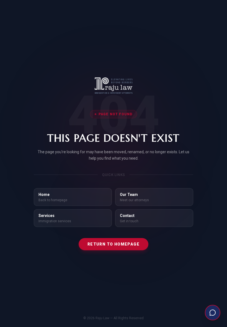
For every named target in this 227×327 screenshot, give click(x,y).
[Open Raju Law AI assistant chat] (212, 312)
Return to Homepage (113, 244)
